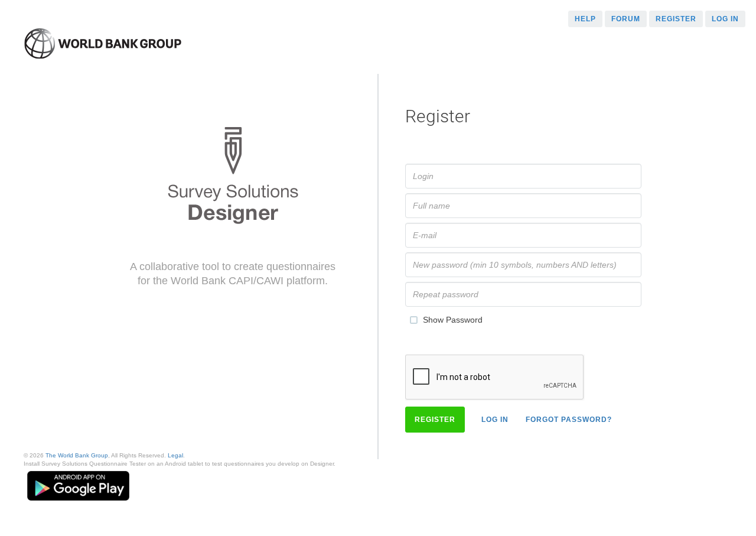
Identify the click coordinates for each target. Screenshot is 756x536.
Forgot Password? (569, 419)
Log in (725, 19)
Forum (625, 19)
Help (585, 19)
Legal (175, 455)
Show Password (453, 319)
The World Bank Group (76, 455)
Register (676, 19)
